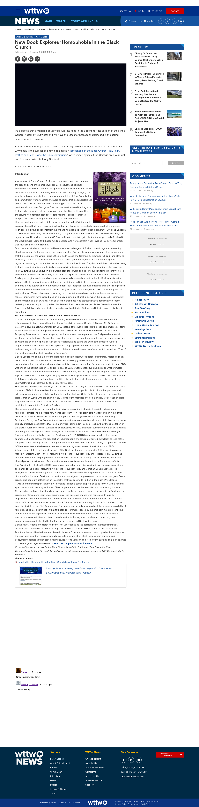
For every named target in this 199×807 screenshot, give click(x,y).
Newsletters (149, 21)
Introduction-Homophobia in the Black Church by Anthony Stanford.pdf (54, 562)
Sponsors (90, 784)
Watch (61, 21)
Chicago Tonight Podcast (132, 767)
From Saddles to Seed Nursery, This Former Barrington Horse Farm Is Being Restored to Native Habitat (148, 97)
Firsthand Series (144, 321)
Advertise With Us (93, 780)
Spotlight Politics (145, 338)
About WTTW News (94, 767)
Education (66, 29)
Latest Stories (57, 758)
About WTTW (64, 803)
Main (48, 21)
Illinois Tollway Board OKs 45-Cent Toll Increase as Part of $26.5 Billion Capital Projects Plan (149, 116)
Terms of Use (133, 804)
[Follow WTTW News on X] (167, 21)
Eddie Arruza (21, 52)
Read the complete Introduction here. (73, 543)
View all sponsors (157, 244)
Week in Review (144, 342)
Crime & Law (53, 29)
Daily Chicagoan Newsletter (134, 771)
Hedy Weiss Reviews (147, 325)
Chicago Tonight (144, 317)
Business (41, 29)
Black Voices (142, 312)
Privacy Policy (120, 804)
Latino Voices (142, 333)
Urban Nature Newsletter (132, 776)
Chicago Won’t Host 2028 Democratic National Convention (148, 132)
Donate (175, 11)
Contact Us (90, 771)
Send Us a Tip (92, 776)
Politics (84, 29)
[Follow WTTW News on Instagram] (174, 21)
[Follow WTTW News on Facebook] (160, 21)
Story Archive (82, 21)
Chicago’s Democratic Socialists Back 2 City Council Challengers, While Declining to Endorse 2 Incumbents (149, 60)
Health (76, 29)
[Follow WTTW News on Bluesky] (181, 21)
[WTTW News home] (27, 21)
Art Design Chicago (146, 304)
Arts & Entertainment (24, 29)
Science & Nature (98, 29)
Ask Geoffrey (142, 308)
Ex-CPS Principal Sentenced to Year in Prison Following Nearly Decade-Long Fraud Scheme (149, 78)
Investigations (143, 329)
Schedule (44, 803)
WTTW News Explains (148, 346)
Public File (145, 804)
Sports (112, 29)
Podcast (132, 21)
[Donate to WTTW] (97, 802)
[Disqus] (70, 627)
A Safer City (142, 300)
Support (76, 803)
